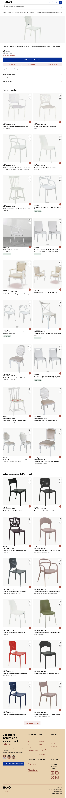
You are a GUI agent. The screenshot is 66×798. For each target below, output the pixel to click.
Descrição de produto (9, 77)
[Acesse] (56, 2)
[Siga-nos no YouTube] (52, 777)
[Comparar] (29, 98)
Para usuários (42, 736)
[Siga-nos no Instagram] (52, 772)
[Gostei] (29, 95)
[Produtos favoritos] (52, 2)
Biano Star (54, 746)
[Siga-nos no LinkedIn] (57, 777)
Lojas (40, 744)
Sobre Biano (32, 734)
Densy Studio (43, 754)
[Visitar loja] (32, 29)
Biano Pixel (54, 743)
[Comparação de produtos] (48, 2)
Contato (30, 744)
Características (33, 750)
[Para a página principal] (7, 2)
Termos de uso (58, 791)
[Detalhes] (30, 122)
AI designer (33, 770)
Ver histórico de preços (9, 55)
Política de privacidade (56, 789)
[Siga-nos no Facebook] (57, 772)
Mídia (29, 747)
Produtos (32, 764)
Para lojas (54, 734)
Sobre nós (31, 739)
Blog (40, 747)
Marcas (41, 741)
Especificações (7, 81)
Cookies (59, 787)
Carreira (30, 742)
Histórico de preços (9, 74)
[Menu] (60, 2)
